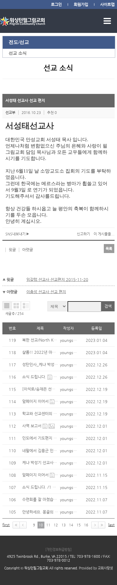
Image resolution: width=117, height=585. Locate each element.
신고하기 (83, 234)
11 (48, 525)
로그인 (56, 4)
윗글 (12, 249)
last (111, 524)
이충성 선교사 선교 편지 (46, 292)
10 (41, 525)
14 (71, 525)
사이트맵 (107, 4)
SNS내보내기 (15, 234)
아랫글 (27, 249)
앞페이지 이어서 (36, 401)
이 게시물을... (104, 234)
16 (86, 525)
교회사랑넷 (105, 568)
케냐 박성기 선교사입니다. (44, 462)
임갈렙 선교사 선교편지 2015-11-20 (57, 279)
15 (78, 525)
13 (64, 525)
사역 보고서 (32, 425)
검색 (108, 306)
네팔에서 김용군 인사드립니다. (47, 450)
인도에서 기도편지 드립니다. (46, 438)
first (6, 524)
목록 (109, 248)
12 (56, 525)
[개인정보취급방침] (58, 550)
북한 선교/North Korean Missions (52, 340)
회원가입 (81, 4)
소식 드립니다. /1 (37, 487)
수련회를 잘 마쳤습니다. (42, 499)
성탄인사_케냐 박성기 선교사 (46, 364)
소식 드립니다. (34, 376)
